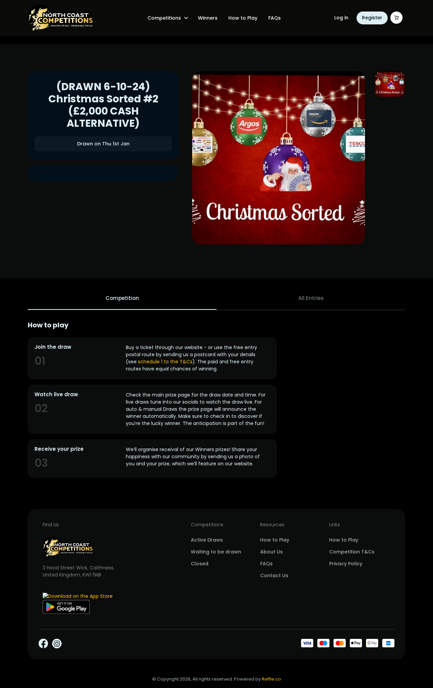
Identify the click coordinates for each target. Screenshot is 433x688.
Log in (341, 17)
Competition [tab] (122, 298)
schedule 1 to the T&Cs (165, 361)
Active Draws (207, 540)
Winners (208, 18)
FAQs (274, 18)
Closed (199, 563)
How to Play (242, 18)
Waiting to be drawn (216, 551)
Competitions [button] (164, 18)
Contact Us (274, 575)
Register (372, 17)
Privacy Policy (345, 563)
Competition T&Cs (351, 551)
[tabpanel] (216, 399)
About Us (271, 551)
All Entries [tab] (311, 298)
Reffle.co (271, 679)
